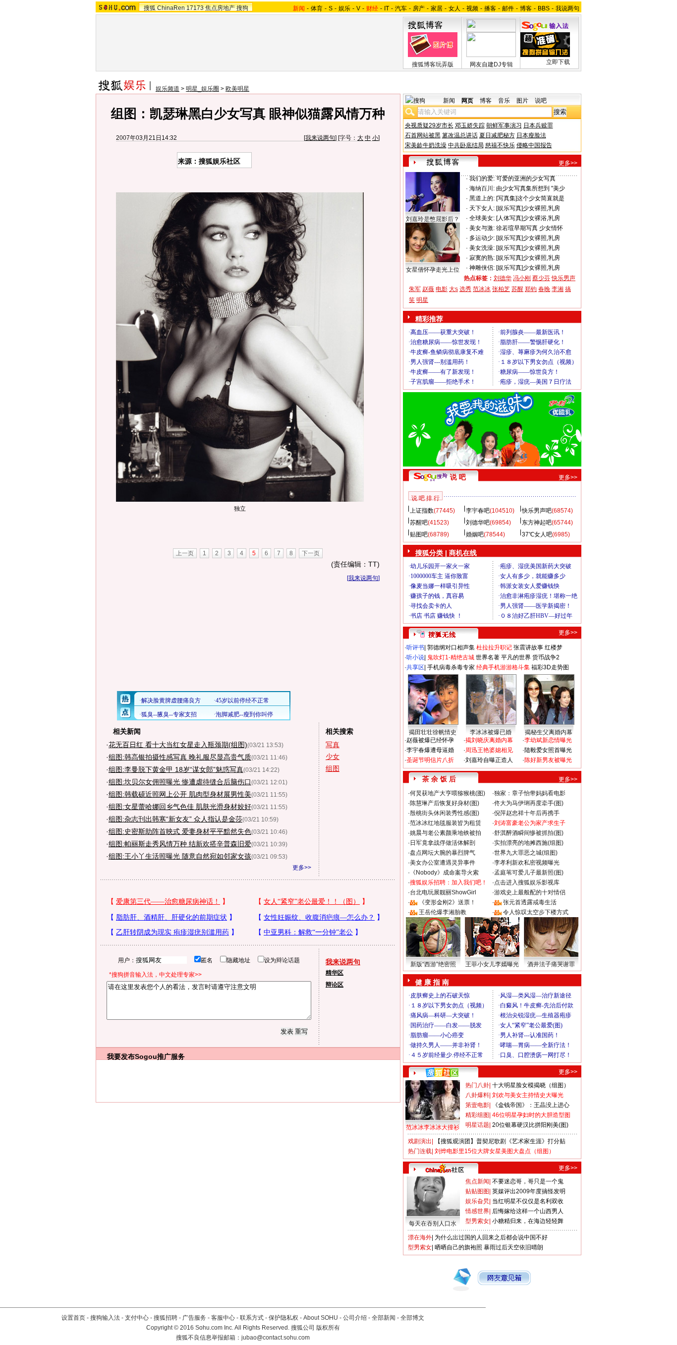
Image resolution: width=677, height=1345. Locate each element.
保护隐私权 (283, 1317)
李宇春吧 (478, 510)
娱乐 (344, 8)
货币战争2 (546, 657)
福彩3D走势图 (550, 667)
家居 (437, 8)
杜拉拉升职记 (494, 647)
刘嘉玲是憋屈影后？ (432, 219)
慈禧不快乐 (500, 145)
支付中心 (137, 1317)
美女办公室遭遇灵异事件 (442, 862)
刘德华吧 (478, 522)
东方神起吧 (537, 522)
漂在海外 (420, 1237)
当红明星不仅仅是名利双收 (528, 1201)
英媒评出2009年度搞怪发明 (528, 1191)
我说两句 (567, 8)
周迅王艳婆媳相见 (489, 750)
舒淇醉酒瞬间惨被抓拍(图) (529, 832)
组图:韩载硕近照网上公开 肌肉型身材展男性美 (180, 794)
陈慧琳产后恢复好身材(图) (444, 803)
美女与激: (482, 228)
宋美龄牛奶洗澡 (426, 145)
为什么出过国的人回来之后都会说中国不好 (491, 1237)
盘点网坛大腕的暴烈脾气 (442, 852)
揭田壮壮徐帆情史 (432, 732)
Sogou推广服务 (160, 1056)
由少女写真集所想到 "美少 (530, 188)
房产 (419, 8)
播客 (490, 8)
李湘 (558, 289)
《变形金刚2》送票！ (447, 902)
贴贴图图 (477, 1191)
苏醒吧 (419, 522)
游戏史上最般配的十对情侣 (529, 892)
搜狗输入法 (105, 1317)
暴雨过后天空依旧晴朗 (513, 1247)
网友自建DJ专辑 (491, 64)
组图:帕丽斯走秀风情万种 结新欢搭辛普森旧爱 (180, 844)
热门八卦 (477, 1085)
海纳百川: (482, 188)
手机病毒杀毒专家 (451, 667)
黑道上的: (482, 198)
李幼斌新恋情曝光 (548, 740)
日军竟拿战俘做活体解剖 (442, 842)
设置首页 (73, 1317)
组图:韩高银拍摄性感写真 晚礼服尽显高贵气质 (180, 757)
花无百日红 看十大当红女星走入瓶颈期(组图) (178, 745)
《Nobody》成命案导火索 (444, 872)
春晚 (544, 289)
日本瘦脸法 (531, 135)
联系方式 (252, 1317)
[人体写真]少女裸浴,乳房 (528, 218)
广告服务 (194, 1317)
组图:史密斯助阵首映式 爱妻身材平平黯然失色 (180, 831)
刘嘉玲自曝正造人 (489, 760)
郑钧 (531, 289)
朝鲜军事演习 (504, 125)
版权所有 (328, 1327)
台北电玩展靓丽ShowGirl (443, 892)
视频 (472, 8)
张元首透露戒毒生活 (530, 902)
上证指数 (422, 510)
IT (386, 8)
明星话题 (477, 1124)
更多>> (301, 867)
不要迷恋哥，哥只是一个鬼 (528, 1181)
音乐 (504, 100)
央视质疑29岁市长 (429, 125)
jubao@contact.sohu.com (275, 1337)
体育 (317, 8)
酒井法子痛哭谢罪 (551, 964)
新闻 (449, 100)
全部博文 (412, 1317)
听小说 (415, 657)
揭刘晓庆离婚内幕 (489, 740)
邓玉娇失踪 (470, 125)
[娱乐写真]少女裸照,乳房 (528, 208)
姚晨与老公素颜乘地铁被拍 (445, 832)
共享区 (415, 667)
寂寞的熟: (482, 257)
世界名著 (488, 657)
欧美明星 (237, 88)
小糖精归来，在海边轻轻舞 (528, 1221)
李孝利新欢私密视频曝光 (527, 862)
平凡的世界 (516, 657)
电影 (442, 289)
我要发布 (121, 1056)
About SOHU (320, 1317)
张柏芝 (501, 289)
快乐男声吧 (537, 510)
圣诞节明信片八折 (430, 760)
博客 (526, 8)
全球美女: (482, 218)
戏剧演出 (420, 1141)
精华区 (334, 972)
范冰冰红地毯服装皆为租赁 (445, 822)
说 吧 (458, 477)
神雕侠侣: (482, 267)
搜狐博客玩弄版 (432, 64)
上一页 (185, 553)
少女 (332, 756)
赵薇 (428, 289)
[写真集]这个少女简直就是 (530, 198)
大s (453, 289)
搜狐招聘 (165, 1317)
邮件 (508, 8)
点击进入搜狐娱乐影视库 (527, 882)
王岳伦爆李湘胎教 (442, 912)
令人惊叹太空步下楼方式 (535, 912)
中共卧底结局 (466, 145)
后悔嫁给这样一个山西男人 (528, 1211)
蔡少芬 (541, 278)
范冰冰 (482, 289)
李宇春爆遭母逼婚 (430, 750)
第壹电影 (477, 1105)
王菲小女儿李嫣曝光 (492, 964)
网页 (467, 100)
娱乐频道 (167, 88)
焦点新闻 (477, 1181)
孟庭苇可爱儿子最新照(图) (529, 872)
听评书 (415, 647)
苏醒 (517, 289)
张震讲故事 (528, 647)
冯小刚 (522, 278)
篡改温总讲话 (460, 135)
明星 (422, 299)
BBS (544, 8)
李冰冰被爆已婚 (490, 732)
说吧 (541, 100)
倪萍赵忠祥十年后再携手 (527, 813)
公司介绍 (355, 1317)
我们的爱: (482, 178)
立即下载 (558, 61)
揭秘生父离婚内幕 (548, 732)
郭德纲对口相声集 (451, 647)
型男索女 (477, 1221)
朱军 (415, 289)
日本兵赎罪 (538, 125)
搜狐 (150, 7)
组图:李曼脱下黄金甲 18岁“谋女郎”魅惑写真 (176, 769)
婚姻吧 (475, 534)
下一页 (311, 553)
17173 (195, 7)
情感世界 (477, 1211)
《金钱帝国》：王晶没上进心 (530, 1105)
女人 (454, 8)
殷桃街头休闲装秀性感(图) (444, 813)
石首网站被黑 (423, 135)
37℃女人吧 (537, 534)
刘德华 (502, 278)
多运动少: (482, 237)
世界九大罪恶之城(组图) (526, 852)
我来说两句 (320, 137)
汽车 (401, 8)
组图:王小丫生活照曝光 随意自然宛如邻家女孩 (180, 856)
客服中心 (223, 1317)
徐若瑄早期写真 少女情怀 (529, 228)
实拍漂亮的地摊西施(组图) (529, 842)
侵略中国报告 (534, 145)
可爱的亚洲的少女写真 (526, 178)
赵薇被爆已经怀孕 (430, 740)
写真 (332, 745)
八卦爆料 (477, 1095)
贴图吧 (419, 534)
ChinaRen (171, 7)
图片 (522, 100)
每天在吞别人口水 (432, 1223)
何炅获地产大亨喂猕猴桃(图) (447, 793)
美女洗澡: (482, 247)
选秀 (465, 289)
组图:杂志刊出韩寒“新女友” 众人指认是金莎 (175, 819)
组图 (332, 768)
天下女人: (482, 208)
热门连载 (420, 1151)
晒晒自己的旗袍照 (458, 1247)
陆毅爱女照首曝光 (548, 750)
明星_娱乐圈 (202, 88)
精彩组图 (477, 1114)
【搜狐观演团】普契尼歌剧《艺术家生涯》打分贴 (500, 1141)
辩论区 (334, 984)
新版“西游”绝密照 (433, 964)
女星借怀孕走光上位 (432, 269)
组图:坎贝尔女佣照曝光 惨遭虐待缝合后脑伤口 (180, 782)
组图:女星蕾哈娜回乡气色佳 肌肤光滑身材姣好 (180, 807)
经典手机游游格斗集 (503, 667)
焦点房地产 (220, 7)
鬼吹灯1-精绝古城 (450, 657)
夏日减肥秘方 (497, 135)
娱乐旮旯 (477, 1201)
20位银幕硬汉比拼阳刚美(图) (530, 1124)
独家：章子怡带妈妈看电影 (529, 793)
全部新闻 (383, 1317)
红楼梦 (554, 647)
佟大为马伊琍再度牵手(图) (529, 803)
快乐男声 (563, 278)
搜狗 (242, 7)
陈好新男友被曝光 (548, 760)
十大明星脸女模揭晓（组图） (530, 1085)
